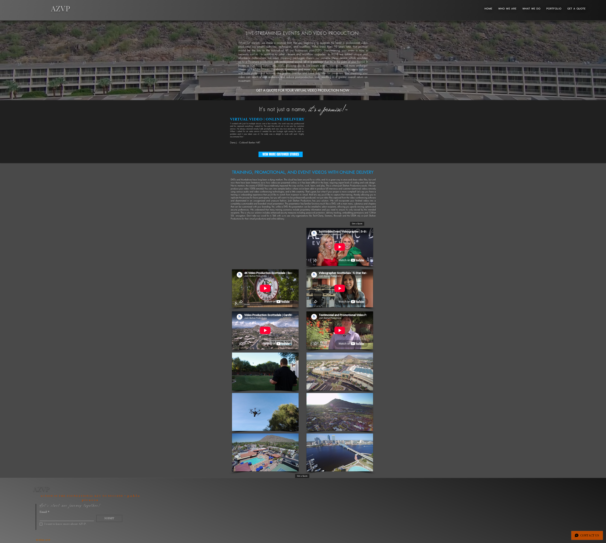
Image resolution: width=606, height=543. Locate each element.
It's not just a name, (284, 109)
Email (44, 512)
